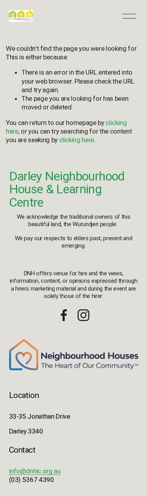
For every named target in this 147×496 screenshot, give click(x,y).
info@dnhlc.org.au (35, 471)
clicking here (76, 140)
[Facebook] (64, 315)
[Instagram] (83, 315)
